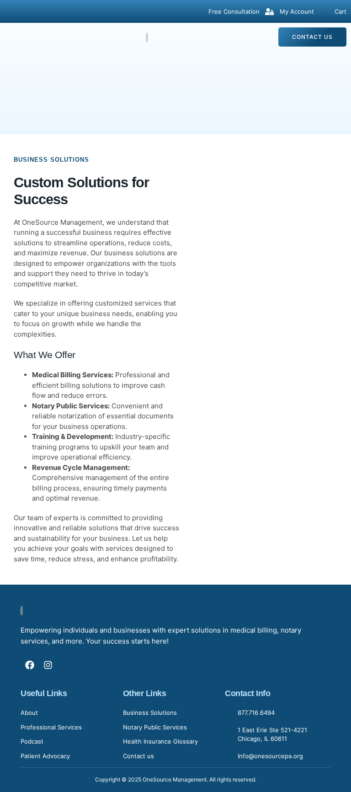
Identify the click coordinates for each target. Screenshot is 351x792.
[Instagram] (48, 665)
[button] (16, 37)
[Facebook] (30, 665)
